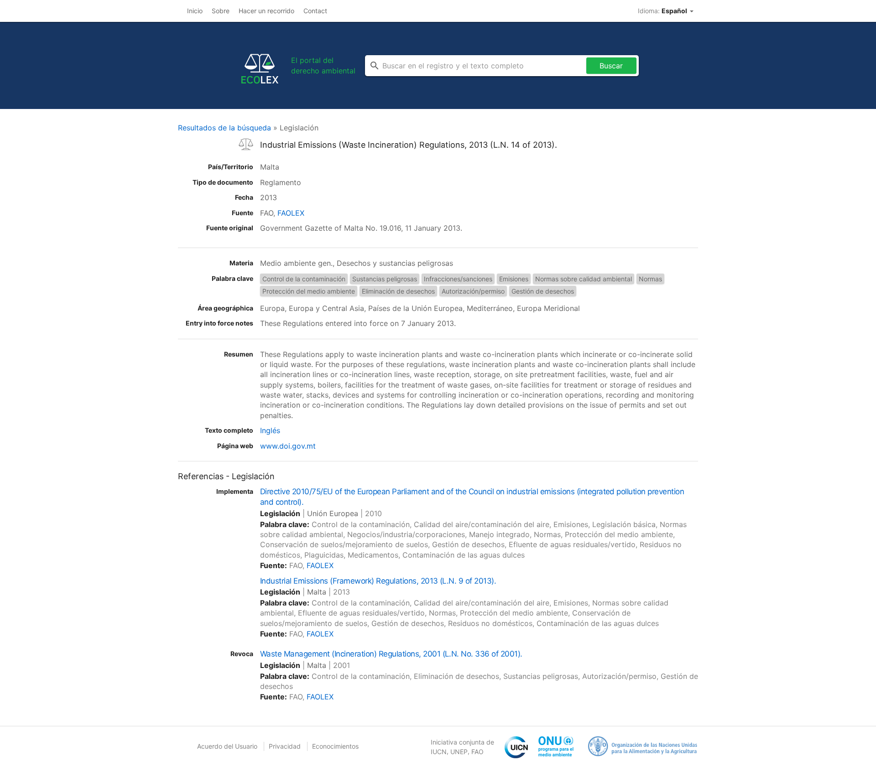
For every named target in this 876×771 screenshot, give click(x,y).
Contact (315, 11)
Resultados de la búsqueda (224, 127)
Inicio (195, 11)
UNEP (459, 751)
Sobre (220, 11)
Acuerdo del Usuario (227, 746)
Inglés (270, 430)
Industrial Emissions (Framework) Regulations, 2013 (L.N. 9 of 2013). (378, 580)
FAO (477, 751)
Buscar (611, 65)
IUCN (439, 751)
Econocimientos (335, 746)
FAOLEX (290, 212)
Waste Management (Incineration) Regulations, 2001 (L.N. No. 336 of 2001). (391, 653)
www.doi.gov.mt (288, 445)
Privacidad (285, 746)
